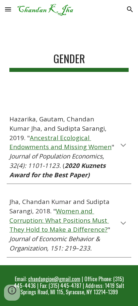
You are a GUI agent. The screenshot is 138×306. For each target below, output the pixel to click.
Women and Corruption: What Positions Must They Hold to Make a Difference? (59, 220)
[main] (69, 60)
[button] (8, 9)
